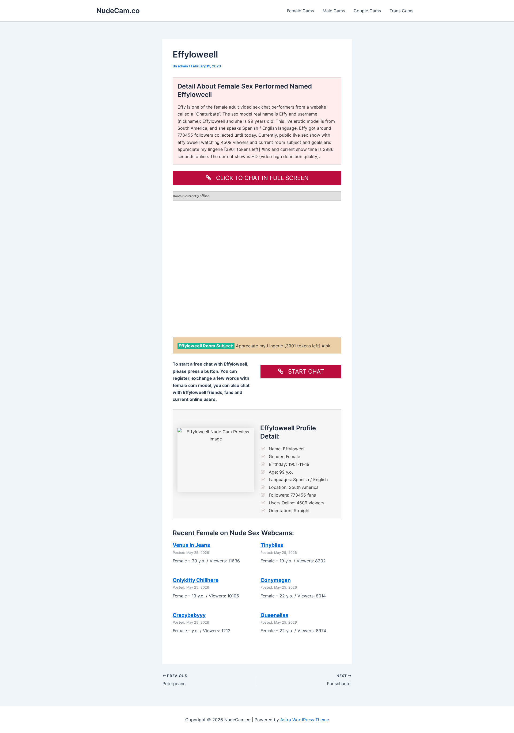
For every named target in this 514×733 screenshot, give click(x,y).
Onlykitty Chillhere (195, 580)
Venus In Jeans (191, 545)
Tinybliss (271, 545)
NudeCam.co (118, 10)
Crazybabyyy (189, 615)
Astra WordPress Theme (304, 719)
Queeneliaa (274, 615)
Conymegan (275, 580)
